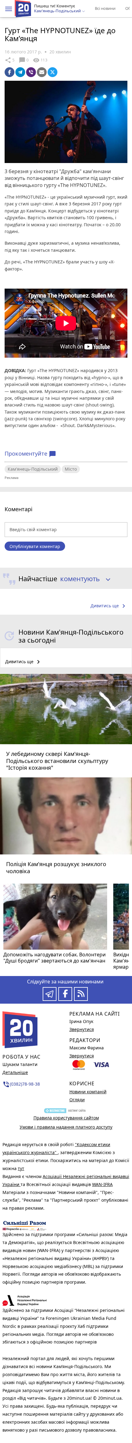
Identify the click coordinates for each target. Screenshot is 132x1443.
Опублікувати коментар (35, 546)
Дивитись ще (109, 606)
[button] (8, 9)
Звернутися (81, 1029)
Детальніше (15, 1072)
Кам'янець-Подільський (33, 469)
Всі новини (105, 8)
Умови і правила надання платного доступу (66, 1127)
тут (21, 1168)
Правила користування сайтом (66, 1118)
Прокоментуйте (30, 454)
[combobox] (83, 579)
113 (40, 60)
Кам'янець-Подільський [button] (58, 11)
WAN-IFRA (102, 1184)
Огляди (77, 1100)
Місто (71, 469)
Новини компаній (88, 1092)
